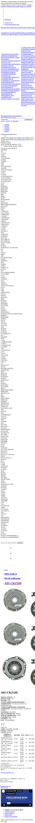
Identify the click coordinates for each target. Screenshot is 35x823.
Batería (11, 77)
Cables (9, 99)
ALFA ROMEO (28, 33)
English (6, 126)
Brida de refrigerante (6, 94)
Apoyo (10, 67)
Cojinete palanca (29, 82)
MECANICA (10, 574)
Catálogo (19, 116)
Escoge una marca (6, 148)
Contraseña (4, 119)
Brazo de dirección (10, 90)
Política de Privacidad (13, 6)
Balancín (7, 74)
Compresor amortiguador (27, 88)
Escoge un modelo (6, 535)
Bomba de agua (9, 80)
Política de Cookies (25, 6)
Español (6, 124)
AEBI (16, 33)
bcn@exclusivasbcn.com (11, 24)
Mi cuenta (4, 116)
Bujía (6, 97)
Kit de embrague (12, 578)
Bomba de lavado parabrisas (11, 84)
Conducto (30, 92)
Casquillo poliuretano (26, 73)
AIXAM (21, 33)
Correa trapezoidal (26, 96)
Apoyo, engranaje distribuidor (8, 68)
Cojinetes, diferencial (27, 86)
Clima (28, 75)
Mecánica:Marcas (6, 27)
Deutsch (6, 128)
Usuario (13, 117)
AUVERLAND (21, 34)
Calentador (31, 49)
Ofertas (9, 116)
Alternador (10, 61)
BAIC (32, 34)
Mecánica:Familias (16, 27)
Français (6, 129)
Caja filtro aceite (26, 47)
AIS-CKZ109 (12, 583)
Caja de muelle (15, 99)
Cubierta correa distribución (27, 99)
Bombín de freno (12, 89)
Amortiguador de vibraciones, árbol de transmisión (11, 65)
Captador (31, 52)
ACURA (12, 33)
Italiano (6, 131)
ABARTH (4, 33)
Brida (11, 92)
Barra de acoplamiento (5, 76)
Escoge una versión (6, 537)
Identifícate (7, 19)
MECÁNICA (19, 146)
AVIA (28, 34)
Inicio (6, 570)
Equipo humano (9, 813)
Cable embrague (6, 98)
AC (8, 33)
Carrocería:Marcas (27, 27)
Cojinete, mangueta (25, 84)
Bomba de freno (11, 84)
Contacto (13, 116)
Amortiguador (6, 64)
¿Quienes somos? (9, 811)
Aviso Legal (8, 815)
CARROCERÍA (8, 146)
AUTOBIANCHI (11, 34)
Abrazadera (4, 54)
